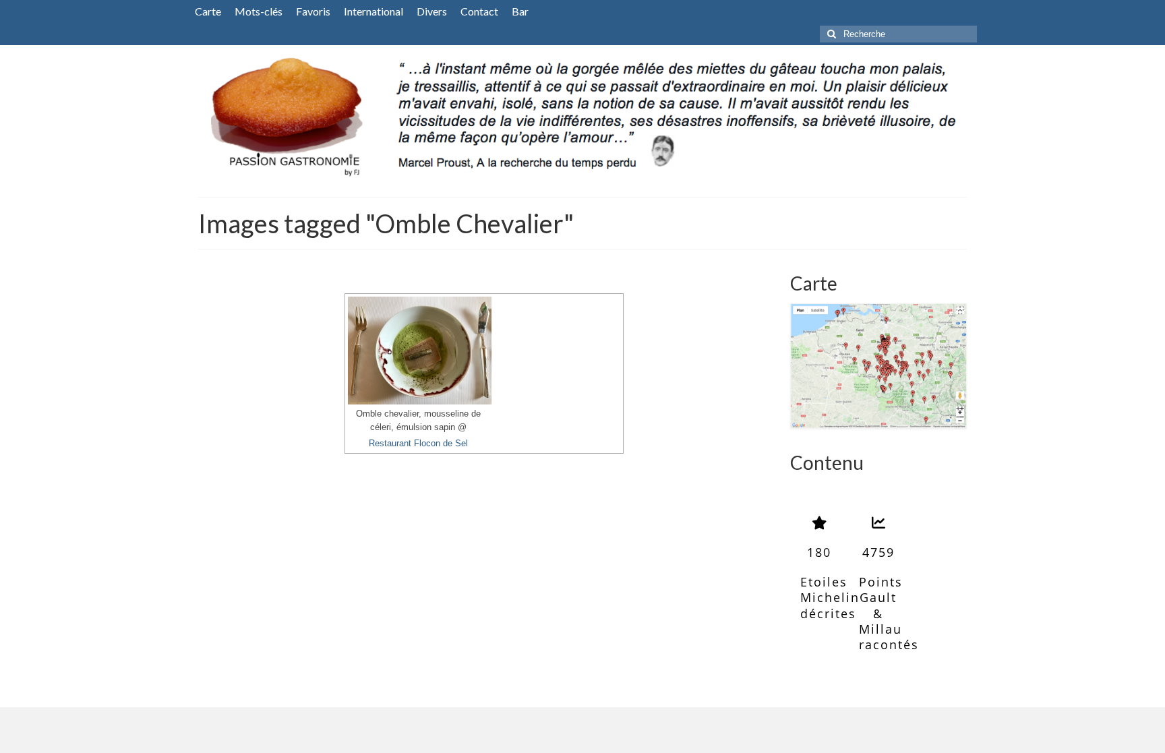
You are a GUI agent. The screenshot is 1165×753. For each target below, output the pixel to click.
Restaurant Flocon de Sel (418, 443)
